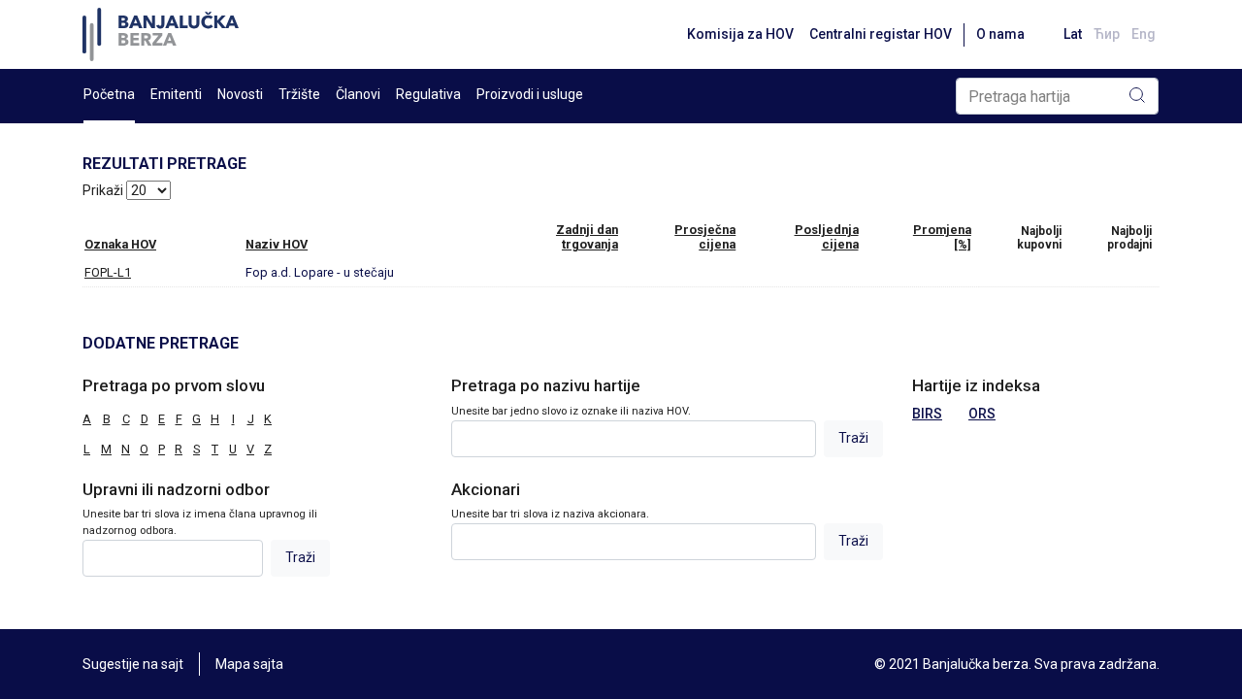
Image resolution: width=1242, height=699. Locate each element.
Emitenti (176, 94)
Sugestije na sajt (132, 664)
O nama (1000, 34)
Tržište (299, 94)
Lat (1072, 34)
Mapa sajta (249, 664)
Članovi (358, 94)
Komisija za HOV (740, 34)
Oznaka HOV (120, 244)
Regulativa (428, 94)
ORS (982, 413)
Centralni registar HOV (880, 34)
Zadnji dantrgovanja (587, 236)
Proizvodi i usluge (529, 94)
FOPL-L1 (107, 272)
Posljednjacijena (827, 236)
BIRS (927, 413)
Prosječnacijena (704, 236)
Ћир (1107, 34)
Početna (109, 94)
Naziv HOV (276, 244)
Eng (1143, 34)
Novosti (240, 94)
